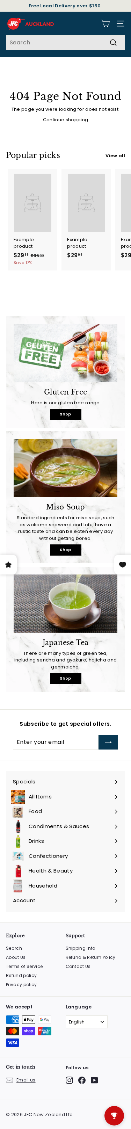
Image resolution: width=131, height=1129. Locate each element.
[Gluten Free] (65, 353)
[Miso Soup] (65, 468)
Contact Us (78, 966)
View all (115, 155)
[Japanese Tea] (65, 603)
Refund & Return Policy (91, 957)
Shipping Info (80, 948)
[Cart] (105, 23)
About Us (16, 957)
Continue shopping (65, 119)
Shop (65, 414)
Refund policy (21, 975)
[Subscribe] (108, 742)
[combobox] (65, 42)
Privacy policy (21, 984)
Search (14, 948)
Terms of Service (24, 966)
